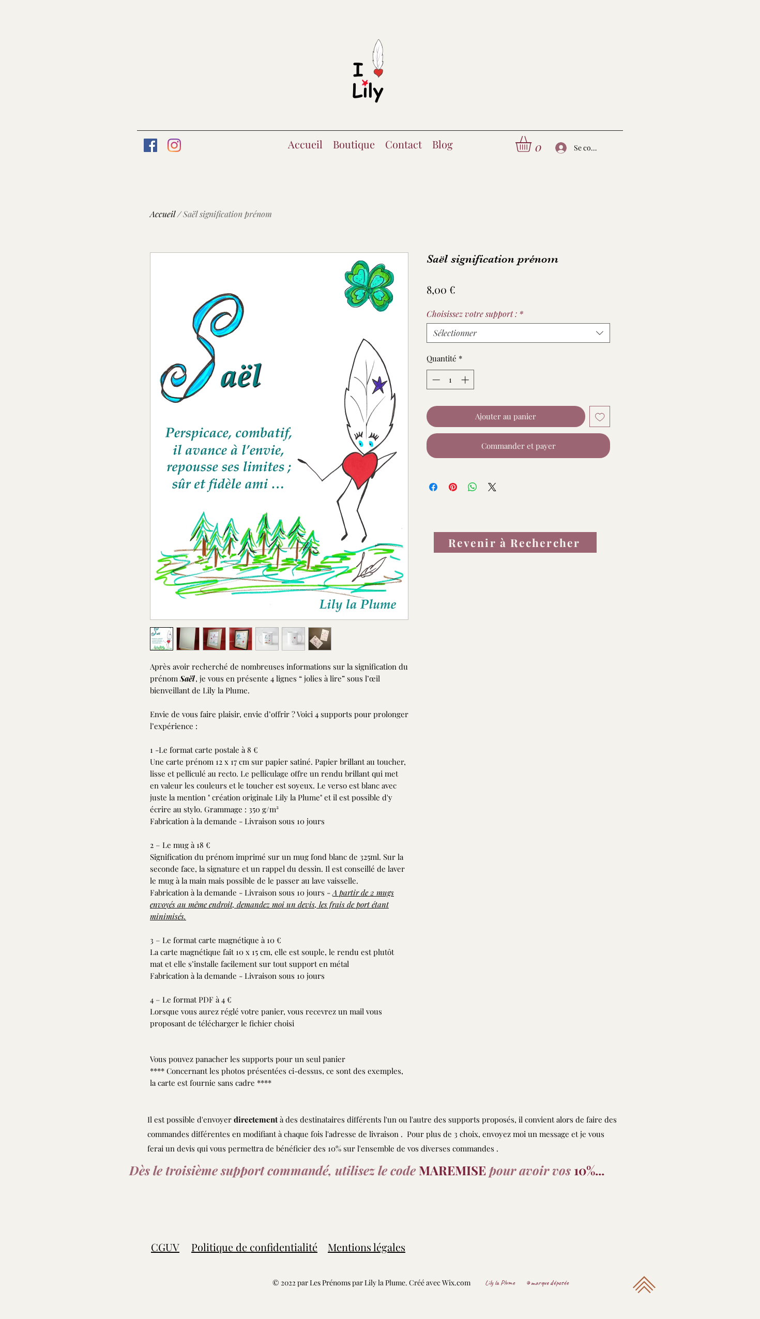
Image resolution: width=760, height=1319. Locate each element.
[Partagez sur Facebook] (433, 487)
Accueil (162, 213)
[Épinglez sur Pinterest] (453, 487)
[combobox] (518, 333)
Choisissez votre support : (475, 314)
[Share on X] (492, 487)
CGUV (165, 1247)
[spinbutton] (450, 379)
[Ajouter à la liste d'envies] (600, 416)
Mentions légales (366, 1247)
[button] (532, 144)
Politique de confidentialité (254, 1247)
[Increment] (466, 379)
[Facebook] (150, 145)
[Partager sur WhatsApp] (472, 487)
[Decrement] (435, 379)
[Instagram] (174, 145)
